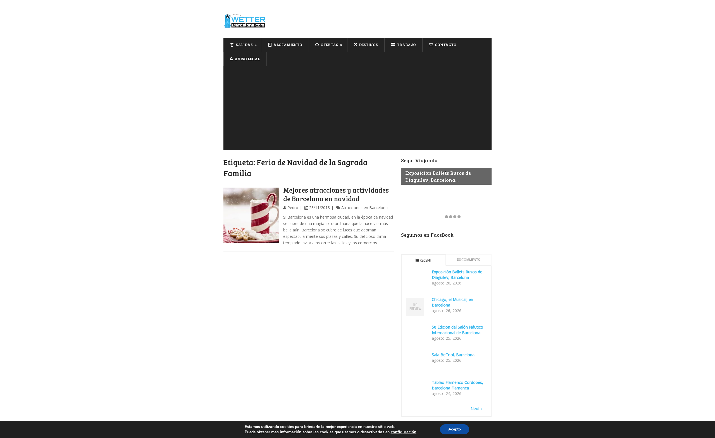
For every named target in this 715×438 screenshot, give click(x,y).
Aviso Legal (247, 58)
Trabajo (406, 44)
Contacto (445, 44)
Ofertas (329, 44)
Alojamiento (287, 44)
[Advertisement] (357, 108)
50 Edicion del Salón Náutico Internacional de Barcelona (457, 329)
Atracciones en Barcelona (364, 207)
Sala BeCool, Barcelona (453, 354)
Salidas (244, 44)
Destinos (368, 44)
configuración (403, 431)
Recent (426, 260)
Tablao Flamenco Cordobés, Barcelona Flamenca (457, 385)
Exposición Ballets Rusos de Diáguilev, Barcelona (457, 274)
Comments (470, 259)
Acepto (454, 429)
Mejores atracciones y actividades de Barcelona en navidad (336, 194)
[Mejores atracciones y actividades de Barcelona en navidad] (251, 215)
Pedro (292, 207)
